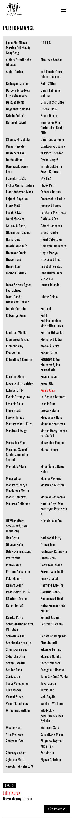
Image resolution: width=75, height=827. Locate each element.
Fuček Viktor (14, 212)
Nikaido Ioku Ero (51, 520)
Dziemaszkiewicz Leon (17, 169)
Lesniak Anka (14, 403)
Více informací (57, 808)
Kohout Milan (49, 352)
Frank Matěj (13, 205)
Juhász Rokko (49, 296)
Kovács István (49, 376)
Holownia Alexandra (53, 245)
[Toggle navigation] (63, 10)
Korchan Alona (15, 376)
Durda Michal (14, 159)
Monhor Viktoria (51, 478)
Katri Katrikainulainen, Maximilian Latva (52, 320)
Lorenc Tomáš (15, 417)
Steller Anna (14, 669)
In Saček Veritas (51, 266)
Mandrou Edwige (16, 430)
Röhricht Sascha (17, 598)
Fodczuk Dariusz (51, 191)
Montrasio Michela (53, 484)
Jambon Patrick (16, 272)
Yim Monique (14, 734)
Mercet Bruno (49, 449)
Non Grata (12, 537)
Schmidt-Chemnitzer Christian (19, 626)
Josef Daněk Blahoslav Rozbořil (18, 299)
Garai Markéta (15, 218)
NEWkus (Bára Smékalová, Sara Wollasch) (17, 525)
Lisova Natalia (50, 410)
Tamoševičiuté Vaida (54, 676)
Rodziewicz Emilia (18, 591)
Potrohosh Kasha (51, 564)
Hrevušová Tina (50, 259)
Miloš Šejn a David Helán (53, 469)
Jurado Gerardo (16, 308)
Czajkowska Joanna (53, 146)
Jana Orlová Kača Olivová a (52, 275)
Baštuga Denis (15, 102)
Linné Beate (13, 410)
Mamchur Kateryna (53, 423)
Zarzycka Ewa (14, 740)
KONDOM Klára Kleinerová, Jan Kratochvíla (50, 364)
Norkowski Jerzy (51, 537)
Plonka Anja (13, 564)
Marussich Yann (16, 442)
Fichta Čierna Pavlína (20, 185)
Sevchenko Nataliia (18, 642)
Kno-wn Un (13, 352)
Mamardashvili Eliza (19, 423)
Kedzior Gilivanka (52, 332)
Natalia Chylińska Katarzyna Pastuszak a (54, 508)
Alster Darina (14, 71)
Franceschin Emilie (53, 198)
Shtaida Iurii (49, 642)
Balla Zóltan (48, 83)
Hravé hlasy (14, 259)
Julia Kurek (11, 793)
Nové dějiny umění (17, 798)
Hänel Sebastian (51, 239)
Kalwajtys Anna (16, 315)
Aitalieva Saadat (51, 59)
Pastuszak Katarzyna (54, 551)
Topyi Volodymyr (17, 683)
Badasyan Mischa (17, 83)
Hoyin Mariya (49, 252)
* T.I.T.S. (46, 42)
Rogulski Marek (50, 591)
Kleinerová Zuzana (17, 339)
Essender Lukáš (16, 178)
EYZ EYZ (46, 178)
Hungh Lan (13, 266)
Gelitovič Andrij (16, 225)
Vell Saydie (48, 696)
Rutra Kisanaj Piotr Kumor (53, 608)
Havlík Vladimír (16, 245)
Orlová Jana (48, 544)
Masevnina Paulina (53, 442)
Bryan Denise (49, 115)
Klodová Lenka (50, 345)
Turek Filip (48, 689)
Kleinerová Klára (51, 339)
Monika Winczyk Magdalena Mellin (17, 487)
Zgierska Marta (15, 759)
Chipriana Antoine (52, 139)
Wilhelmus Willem (18, 710)
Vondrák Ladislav (17, 703)
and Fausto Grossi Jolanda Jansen (52, 74)
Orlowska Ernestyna (18, 551)
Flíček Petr (48, 185)
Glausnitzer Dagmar (18, 232)
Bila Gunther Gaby (53, 102)
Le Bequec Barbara (53, 396)
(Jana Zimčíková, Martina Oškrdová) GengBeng (18, 47)
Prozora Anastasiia (18, 571)
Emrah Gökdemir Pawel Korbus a (51, 169)
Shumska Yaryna (16, 649)
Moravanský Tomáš (53, 496)
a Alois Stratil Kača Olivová (18, 62)
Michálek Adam (16, 466)
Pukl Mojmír (14, 578)
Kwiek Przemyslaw (18, 396)
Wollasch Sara (50, 727)
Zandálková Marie (52, 734)
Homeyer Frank (16, 252)
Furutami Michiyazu (53, 212)
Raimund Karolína (52, 585)
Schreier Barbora (52, 623)
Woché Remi (14, 727)
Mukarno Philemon (18, 503)
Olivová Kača (14, 544)
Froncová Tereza (51, 205)
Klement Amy (14, 345)
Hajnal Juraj (13, 239)
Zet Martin (47, 752)
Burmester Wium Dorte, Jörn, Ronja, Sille (52, 127)
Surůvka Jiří (13, 676)
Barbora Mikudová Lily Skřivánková (18, 93)
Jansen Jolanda (50, 284)
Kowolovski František (19, 383)
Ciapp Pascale (15, 146)
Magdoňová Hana (52, 417)
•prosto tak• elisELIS (19, 766)
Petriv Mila (13, 557)
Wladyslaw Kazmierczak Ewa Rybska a (52, 715)
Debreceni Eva (15, 152)
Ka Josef (46, 308)
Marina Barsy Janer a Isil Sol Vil (54, 433)
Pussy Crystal (49, 578)
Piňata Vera (48, 557)
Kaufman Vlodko (16, 332)
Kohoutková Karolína (19, 359)
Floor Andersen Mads (19, 191)
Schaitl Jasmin (50, 617)
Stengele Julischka (53, 669)
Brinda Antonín (15, 115)
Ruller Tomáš (14, 605)
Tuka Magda (48, 683)
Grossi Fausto (49, 232)
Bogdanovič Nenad (18, 108)
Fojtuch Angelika (17, 198)
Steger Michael (50, 662)
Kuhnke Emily (15, 390)
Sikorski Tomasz (51, 649)
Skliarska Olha (15, 656)
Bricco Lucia (49, 108)
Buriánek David (16, 122)
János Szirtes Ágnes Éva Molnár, (18, 287)
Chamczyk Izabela (18, 139)
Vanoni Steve (14, 696)
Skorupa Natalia (51, 656)
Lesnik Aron (48, 403)
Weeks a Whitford (52, 703)
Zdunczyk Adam (16, 752)
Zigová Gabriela (51, 759)
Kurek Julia (48, 390)
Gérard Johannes (51, 225)
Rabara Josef (14, 585)
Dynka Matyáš (50, 159)
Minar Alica (13, 478)
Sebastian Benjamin (53, 635)
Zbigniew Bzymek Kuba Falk (52, 743)
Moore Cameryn (16, 496)
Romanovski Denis (52, 598)
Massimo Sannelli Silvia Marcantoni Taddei (17, 454)
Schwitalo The (15, 635)
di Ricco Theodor (52, 152)
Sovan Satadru (15, 662)
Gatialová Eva (49, 218)
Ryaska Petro (14, 617)
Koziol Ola (47, 383)
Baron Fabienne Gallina (51, 93)
